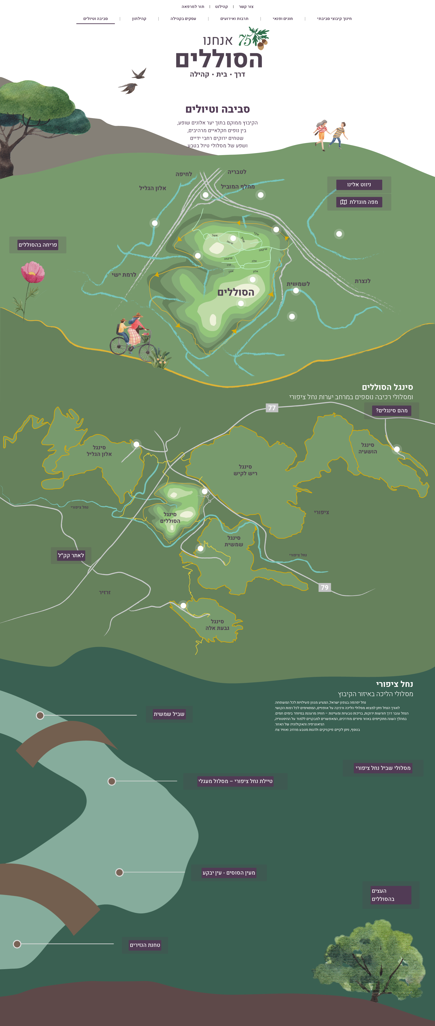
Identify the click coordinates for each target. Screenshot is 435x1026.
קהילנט (221, 7)
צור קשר (246, 7)
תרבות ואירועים (234, 19)
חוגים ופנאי (283, 19)
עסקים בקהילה (183, 19)
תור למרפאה (193, 7)
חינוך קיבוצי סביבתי (334, 19)
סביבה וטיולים (95, 19)
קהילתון (139, 19)
